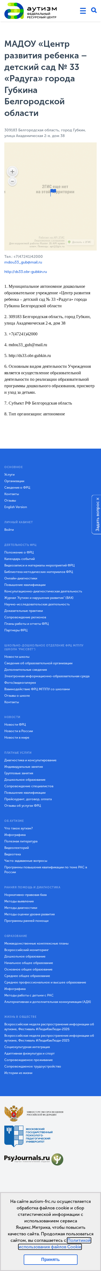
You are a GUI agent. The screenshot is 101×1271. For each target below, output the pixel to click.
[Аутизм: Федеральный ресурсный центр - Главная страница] (30, 11)
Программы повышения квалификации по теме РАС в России (45, 869)
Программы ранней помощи (26, 921)
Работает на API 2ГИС (52, 237)
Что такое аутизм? (18, 828)
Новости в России (18, 731)
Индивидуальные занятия (23, 767)
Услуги (9, 474)
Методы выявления (19, 901)
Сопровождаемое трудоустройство (32, 1066)
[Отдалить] (12, 181)
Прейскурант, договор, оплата (28, 799)
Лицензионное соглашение (49, 240)
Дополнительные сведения (25, 670)
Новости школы (16, 657)
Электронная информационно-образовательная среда (46, 676)
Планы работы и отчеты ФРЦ (26, 624)
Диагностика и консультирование (30, 760)
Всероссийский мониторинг (26, 950)
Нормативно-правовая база (25, 895)
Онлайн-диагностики (20, 578)
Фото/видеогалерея (20, 683)
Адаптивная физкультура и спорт (29, 1053)
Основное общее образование (28, 969)
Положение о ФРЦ (19, 552)
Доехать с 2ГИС (81, 242)
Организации (14, 481)
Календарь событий (19, 559)
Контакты (11, 494)
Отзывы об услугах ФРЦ (22, 806)
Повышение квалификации (25, 585)
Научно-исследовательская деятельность (37, 604)
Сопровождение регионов (25, 617)
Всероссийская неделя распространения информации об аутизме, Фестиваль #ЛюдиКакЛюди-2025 (49, 1038)
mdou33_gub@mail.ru (23, 262)
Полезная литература (20, 841)
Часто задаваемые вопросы (25, 861)
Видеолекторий (16, 848)
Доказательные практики (23, 611)
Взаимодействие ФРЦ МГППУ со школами (37, 689)
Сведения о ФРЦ (17, 487)
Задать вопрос (97, 516)
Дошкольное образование (25, 780)
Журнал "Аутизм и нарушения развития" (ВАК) (39, 598)
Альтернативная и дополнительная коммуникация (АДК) (47, 1002)
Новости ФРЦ (15, 724)
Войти (9, 530)
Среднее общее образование (27, 976)
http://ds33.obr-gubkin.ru (25, 271)
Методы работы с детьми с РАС (29, 995)
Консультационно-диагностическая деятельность (43, 591)
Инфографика (15, 835)
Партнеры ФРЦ (15, 630)
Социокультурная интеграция (27, 1047)
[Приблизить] (12, 171)
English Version (15, 507)
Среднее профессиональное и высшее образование (45, 982)
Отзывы (10, 500)
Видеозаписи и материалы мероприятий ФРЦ (39, 565)
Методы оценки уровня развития (29, 914)
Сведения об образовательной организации (38, 663)
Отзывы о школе (17, 696)
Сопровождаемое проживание (28, 1060)
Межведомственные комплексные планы (36, 943)
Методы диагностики (20, 908)
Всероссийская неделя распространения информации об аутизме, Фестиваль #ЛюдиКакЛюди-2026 (49, 1026)
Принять (50, 1259)
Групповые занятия (18, 773)
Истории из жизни (18, 1073)
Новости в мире (16, 737)
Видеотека (12, 854)
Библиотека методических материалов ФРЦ (38, 572)
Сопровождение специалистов (28, 786)
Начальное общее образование (28, 963)
